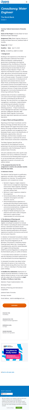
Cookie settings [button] (10, 407)
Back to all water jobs (8, 372)
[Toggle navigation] (26, 2)
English (5, 393)
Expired (14, 305)
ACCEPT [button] (18, 407)
